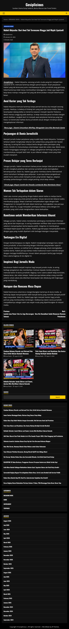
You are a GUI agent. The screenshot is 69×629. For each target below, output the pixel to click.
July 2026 (6, 525)
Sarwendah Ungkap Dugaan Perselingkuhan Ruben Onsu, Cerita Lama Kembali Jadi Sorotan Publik (32, 473)
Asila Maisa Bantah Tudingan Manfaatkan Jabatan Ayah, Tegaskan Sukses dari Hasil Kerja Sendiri (31, 467)
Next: (50, 314)
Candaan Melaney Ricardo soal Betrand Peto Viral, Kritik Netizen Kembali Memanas (18, 352)
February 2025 (8, 598)
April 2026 (7, 538)
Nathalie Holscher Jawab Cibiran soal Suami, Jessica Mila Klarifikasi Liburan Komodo (18, 382)
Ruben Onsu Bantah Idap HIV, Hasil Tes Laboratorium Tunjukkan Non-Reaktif (26, 478)
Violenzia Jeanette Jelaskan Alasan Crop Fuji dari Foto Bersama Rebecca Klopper (27, 441)
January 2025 (7, 603)
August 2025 (7, 572)
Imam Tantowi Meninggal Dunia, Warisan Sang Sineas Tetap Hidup (22, 415)
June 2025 (7, 581)
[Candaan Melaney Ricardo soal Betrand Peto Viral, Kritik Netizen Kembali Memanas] (19, 339)
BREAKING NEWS (8, 26)
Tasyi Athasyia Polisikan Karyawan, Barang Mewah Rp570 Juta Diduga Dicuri (25, 452)
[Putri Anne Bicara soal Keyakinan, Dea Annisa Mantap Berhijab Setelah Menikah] (50, 339)
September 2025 (8, 568)
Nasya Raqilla (8, 356)
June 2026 (7, 529)
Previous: (19, 314)
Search (6, 392)
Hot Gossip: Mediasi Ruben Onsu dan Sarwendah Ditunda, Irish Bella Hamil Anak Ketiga (29, 457)
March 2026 (7, 542)
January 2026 (7, 551)
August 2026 (7, 521)
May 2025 (6, 585)
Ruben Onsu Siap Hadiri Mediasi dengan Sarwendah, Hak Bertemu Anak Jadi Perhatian (29, 420)
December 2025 (8, 555)
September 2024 (8, 620)
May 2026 (6, 534)
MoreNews (46, 627)
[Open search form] (66, 13)
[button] (4, 13)
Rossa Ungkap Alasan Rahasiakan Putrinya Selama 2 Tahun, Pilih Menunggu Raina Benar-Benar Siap (32, 483)
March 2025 (7, 594)
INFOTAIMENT (20, 346)
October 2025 (8, 564)
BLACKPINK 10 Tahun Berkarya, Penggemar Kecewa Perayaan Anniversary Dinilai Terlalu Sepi (30, 462)
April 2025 (7, 590)
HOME (5, 500)
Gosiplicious (34, 4)
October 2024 (8, 616)
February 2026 (8, 547)
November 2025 (8, 560)
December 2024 (8, 607)
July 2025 (6, 577)
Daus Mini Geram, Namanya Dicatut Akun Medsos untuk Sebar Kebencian (25, 446)
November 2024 (8, 611)
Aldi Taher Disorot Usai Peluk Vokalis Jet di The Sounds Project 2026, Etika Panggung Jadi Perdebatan (33, 436)
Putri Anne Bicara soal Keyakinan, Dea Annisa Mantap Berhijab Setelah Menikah (50, 352)
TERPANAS (28, 377)
